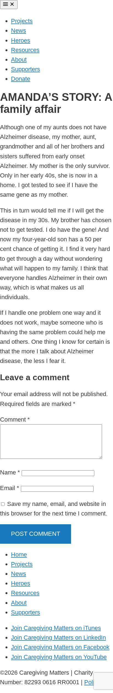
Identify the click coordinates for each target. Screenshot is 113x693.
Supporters (25, 69)
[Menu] (9, 4)
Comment (15, 419)
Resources (25, 50)
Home (19, 554)
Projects (22, 21)
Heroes (20, 40)
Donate (20, 78)
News (18, 30)
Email (9, 488)
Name (10, 472)
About (19, 59)
